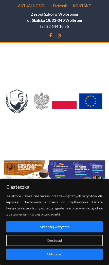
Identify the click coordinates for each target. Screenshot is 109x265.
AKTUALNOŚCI (31, 5)
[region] (54, 222)
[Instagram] (58, 35)
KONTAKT (82, 5)
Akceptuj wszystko (55, 227)
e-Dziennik (58, 5)
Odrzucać (54, 254)
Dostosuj (54, 240)
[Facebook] (50, 35)
